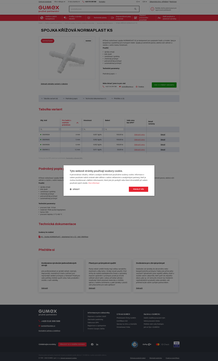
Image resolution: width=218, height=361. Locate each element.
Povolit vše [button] (138, 189)
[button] (75, 189)
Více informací (93, 183)
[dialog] (109, 180)
